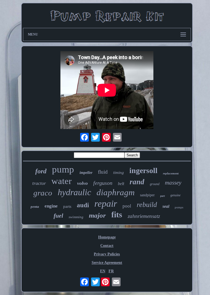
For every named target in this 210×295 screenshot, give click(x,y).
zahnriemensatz (144, 216)
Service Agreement (107, 263)
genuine (175, 195)
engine (51, 206)
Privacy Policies (107, 254)
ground (154, 184)
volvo (82, 183)
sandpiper (147, 195)
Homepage (107, 237)
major (97, 215)
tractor (39, 183)
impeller (86, 173)
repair (105, 203)
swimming (76, 217)
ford (40, 171)
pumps (179, 207)
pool (126, 206)
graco (42, 192)
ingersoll (143, 170)
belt (121, 183)
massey (173, 182)
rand (137, 182)
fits (116, 214)
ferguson (102, 183)
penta (35, 207)
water (61, 181)
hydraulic (74, 192)
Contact (106, 246)
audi (83, 205)
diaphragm (116, 192)
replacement (171, 173)
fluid (103, 172)
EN (102, 271)
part (162, 195)
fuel (58, 215)
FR (111, 271)
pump (63, 169)
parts (67, 206)
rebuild (147, 205)
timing (118, 172)
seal (165, 206)
